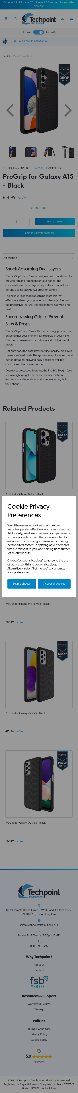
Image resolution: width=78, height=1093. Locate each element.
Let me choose (21, 584)
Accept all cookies (54, 584)
